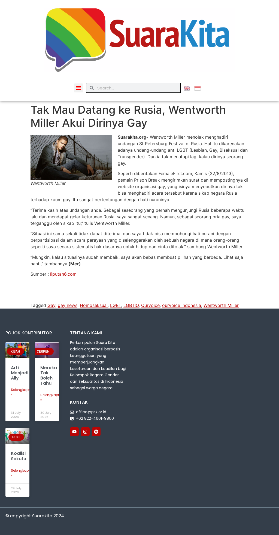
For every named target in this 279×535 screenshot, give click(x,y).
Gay (51, 305)
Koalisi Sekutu (18, 456)
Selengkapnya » (23, 392)
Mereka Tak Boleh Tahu (48, 376)
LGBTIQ (131, 305)
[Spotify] (96, 431)
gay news (67, 305)
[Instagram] (85, 431)
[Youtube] (74, 431)
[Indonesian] (199, 87)
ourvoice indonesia (181, 305)
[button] (78, 87)
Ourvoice (150, 305)
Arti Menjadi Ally (19, 373)
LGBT (115, 305)
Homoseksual (94, 305)
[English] (189, 87)
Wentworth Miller (221, 305)
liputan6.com (63, 274)
